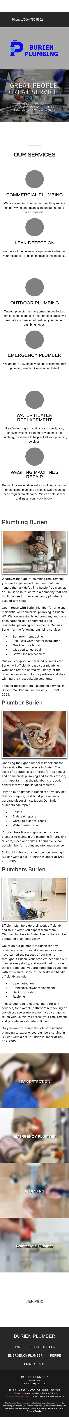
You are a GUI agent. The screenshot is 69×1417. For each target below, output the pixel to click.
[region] (34, 95)
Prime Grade (34, 1364)
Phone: (27, 1383)
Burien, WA (34, 1380)
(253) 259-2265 (38, 1383)
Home (18, 1347)
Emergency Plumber (25, 1355)
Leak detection (43, 1347)
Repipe (55, 1355)
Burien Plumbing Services (17, 1396)
